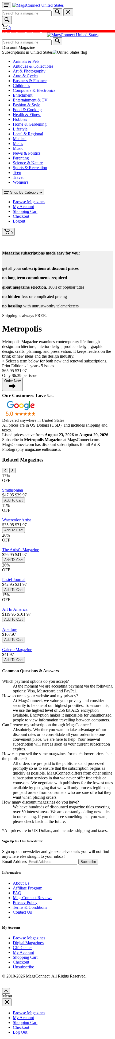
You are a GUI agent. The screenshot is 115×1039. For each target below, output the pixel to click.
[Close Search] (68, 12)
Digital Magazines (28, 942)
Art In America (15, 609)
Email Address (14, 861)
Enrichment (22, 95)
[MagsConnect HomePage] (38, 5)
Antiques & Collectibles (33, 66)
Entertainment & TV (30, 100)
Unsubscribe (23, 967)
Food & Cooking (27, 109)
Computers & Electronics (34, 90)
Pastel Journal (13, 579)
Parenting (21, 158)
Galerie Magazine (17, 649)
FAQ (17, 893)
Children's (21, 85)
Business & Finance (30, 80)
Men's (18, 143)
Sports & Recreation (30, 167)
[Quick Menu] (6, 5)
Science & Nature (28, 163)
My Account (23, 952)
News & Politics (26, 153)
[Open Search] (7, 20)
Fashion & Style (26, 105)
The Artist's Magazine (20, 549)
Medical (19, 138)
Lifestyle (20, 129)
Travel (18, 177)
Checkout (21, 962)
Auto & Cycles (25, 76)
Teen (17, 172)
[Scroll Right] (12, 470)
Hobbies (20, 119)
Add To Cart (13, 500)
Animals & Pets (26, 61)
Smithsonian (12, 490)
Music (18, 148)
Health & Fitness (27, 114)
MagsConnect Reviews (32, 897)
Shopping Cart (25, 957)
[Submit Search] (57, 12)
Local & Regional (28, 134)
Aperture (9, 629)
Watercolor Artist (16, 520)
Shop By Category (24, 192)
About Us (21, 883)
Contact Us (22, 912)
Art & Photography (29, 71)
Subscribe (88, 862)
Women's (20, 182)
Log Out (20, 1032)
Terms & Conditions (30, 907)
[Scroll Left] (5, 470)
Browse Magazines (29, 938)
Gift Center (22, 947)
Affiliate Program (27, 888)
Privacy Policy (25, 902)
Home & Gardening (30, 124)
